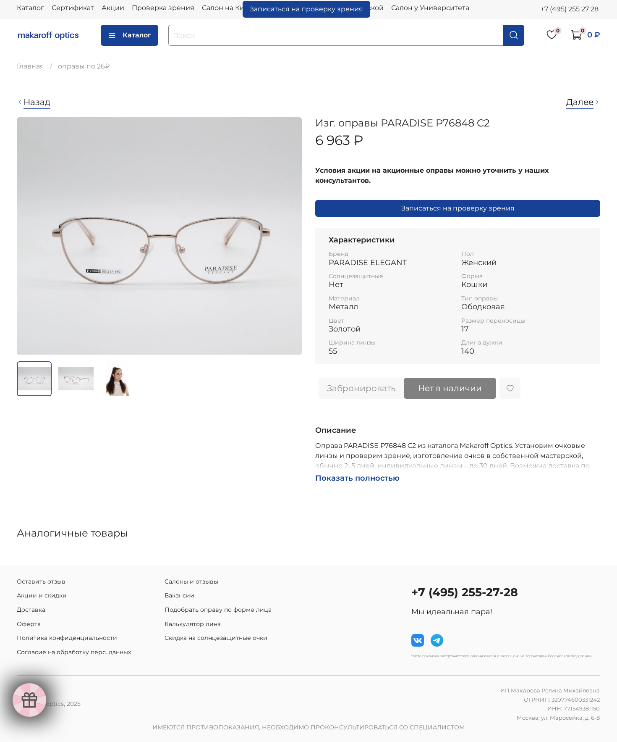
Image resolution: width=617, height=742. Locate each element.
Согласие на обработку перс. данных (74, 652)
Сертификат (73, 8)
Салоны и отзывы (191, 581)
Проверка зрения (163, 8)
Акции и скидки (42, 595)
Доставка (31, 609)
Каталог (30, 8)
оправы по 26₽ (84, 66)
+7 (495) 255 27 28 (570, 9)
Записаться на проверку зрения (306, 9)
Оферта (29, 624)
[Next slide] (288, 236)
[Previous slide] (30, 236)
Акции (113, 8)
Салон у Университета (430, 8)
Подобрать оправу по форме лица (218, 609)
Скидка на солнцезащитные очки (216, 638)
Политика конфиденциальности (67, 638)
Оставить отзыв (41, 581)
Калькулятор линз (192, 624)
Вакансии (179, 595)
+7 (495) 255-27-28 (464, 592)
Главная (30, 66)
